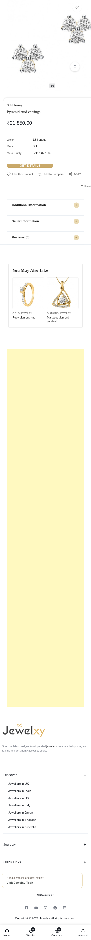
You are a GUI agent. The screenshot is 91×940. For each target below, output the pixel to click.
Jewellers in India (19, 791)
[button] (77, 7)
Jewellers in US (18, 798)
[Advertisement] (45, 528)
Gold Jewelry (15, 105)
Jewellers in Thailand (22, 819)
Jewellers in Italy (19, 805)
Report (87, 186)
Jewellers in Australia (22, 827)
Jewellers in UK (18, 783)
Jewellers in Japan (20, 812)
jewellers (51, 746)
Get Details (30, 165)
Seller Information (25, 221)
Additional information (29, 205)
